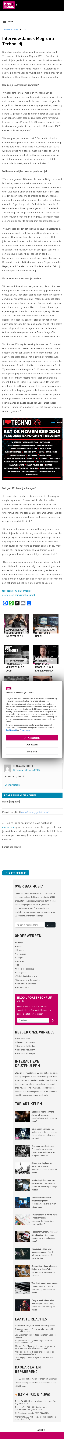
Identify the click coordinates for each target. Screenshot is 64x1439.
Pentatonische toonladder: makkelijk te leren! (35, 1330)
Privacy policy (25, 730)
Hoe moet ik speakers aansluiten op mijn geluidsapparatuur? (35, 1347)
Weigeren (32, 751)
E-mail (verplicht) (25, 812)
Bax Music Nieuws (34, 1394)
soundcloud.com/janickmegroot (18, 594)
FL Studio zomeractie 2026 (27, 1413)
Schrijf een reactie (11, 846)
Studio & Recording (24, 968)
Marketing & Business (25, 983)
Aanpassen (32, 744)
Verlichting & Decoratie (26, 976)
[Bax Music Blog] (10, 10)
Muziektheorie (22, 987)
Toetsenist (20, 953)
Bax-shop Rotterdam (25, 1046)
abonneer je (8, 826)
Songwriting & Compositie (27, 979)
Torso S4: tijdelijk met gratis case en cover (34, 1401)
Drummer (20, 950)
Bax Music (38, 893)
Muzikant (20, 961)
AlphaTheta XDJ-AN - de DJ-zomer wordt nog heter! (35, 1417)
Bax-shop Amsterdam (25, 1042)
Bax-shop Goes (22, 1038)
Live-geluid (20, 972)
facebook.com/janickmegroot (17, 590)
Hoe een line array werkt (44, 1325)
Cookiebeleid (11, 730)
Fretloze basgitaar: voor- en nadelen (36, 1335)
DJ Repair (21, 1386)
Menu (10, 21)
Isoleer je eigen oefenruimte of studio (34, 1358)
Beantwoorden (12, 784)
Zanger (19, 957)
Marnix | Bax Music (23, 1346)
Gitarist (19, 942)
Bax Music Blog (11, 29)
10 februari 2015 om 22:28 (26, 769)
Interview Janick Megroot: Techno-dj (28, 40)
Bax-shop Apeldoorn (25, 1049)
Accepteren (34, 737)
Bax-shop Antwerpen (25, 1053)
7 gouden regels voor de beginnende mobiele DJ (33, 1341)
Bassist (19, 946)
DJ (25, 29)
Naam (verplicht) (11, 801)
